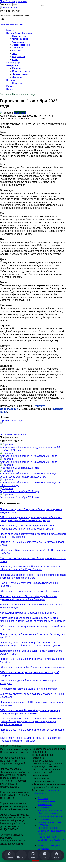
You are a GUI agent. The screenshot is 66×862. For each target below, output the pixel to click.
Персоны (10, 80)
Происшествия (19, 36)
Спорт (15, 59)
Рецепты (16, 68)
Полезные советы (21, 71)
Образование (19, 42)
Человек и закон (20, 39)
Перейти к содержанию (13, 1)
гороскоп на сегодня (11, 420)
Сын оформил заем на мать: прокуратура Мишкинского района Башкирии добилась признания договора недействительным (31, 721)
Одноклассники (9, 409)
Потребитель (18, 56)
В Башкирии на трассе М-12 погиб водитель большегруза (32, 667)
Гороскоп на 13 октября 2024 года (19, 497)
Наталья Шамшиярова (13, 434)
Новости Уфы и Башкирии (19, 33)
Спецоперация (13, 62)
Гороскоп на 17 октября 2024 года (19, 468)
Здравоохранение (21, 45)
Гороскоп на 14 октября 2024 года (19, 491)
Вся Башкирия (10, 11)
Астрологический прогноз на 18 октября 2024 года (28, 462)
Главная (10, 30)
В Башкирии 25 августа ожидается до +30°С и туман (30, 591)
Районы (10, 86)
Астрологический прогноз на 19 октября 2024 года (28, 456)
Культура (16, 50)
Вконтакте (39, 406)
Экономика (17, 47)
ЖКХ (14, 53)
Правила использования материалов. (46, 801)
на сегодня (31, 94)
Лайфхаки (17, 77)
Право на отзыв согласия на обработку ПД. (51, 839)
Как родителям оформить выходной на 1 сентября (28, 612)
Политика (17, 83)
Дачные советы (20, 74)
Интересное (12, 65)
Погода (9, 89)
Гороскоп (17, 94)
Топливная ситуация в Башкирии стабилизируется (29, 688)
